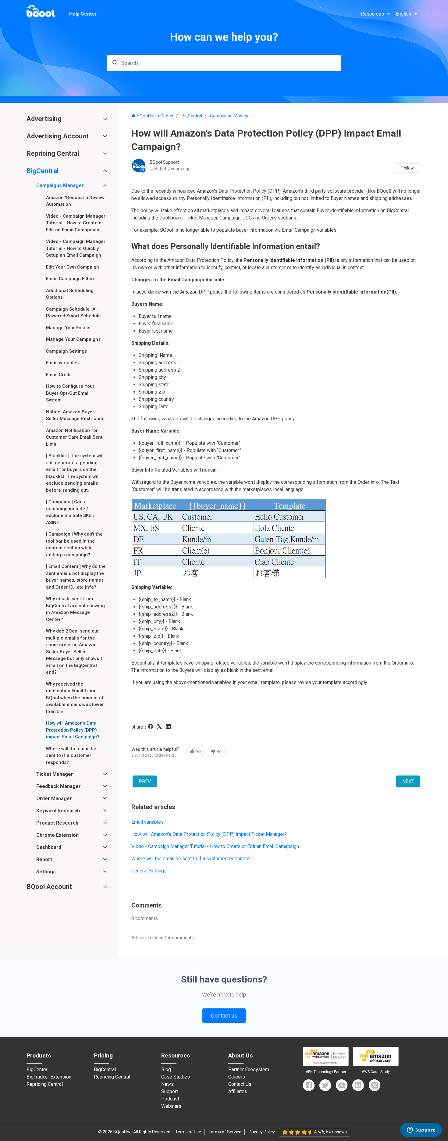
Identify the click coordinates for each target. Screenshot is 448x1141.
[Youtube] (341, 1085)
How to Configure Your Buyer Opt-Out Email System (70, 393)
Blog (166, 1069)
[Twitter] (325, 1085)
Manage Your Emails (68, 327)
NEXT (408, 781)
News (167, 1084)
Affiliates (237, 1091)
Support (169, 1091)
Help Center (83, 14)
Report (44, 859)
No (218, 751)
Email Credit (59, 374)
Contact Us (239, 1084)
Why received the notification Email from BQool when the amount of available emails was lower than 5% (75, 697)
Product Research (57, 823)
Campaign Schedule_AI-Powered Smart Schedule (73, 312)
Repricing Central (53, 153)
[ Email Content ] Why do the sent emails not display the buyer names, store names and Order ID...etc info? (76, 577)
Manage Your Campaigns (73, 339)
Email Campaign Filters (70, 278)
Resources (372, 14)
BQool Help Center (155, 116)
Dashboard (48, 847)
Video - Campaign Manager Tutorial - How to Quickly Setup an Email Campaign (75, 248)
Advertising (44, 119)
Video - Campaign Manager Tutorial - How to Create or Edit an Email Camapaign (215, 846)
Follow (408, 168)
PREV (145, 781)
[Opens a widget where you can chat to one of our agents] (421, 1130)
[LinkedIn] (169, 727)
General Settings (149, 871)
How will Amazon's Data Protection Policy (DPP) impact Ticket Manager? (209, 834)
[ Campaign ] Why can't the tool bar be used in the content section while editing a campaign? (74, 544)
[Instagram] (374, 1085)
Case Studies (175, 1077)
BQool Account (49, 886)
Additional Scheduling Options (70, 294)
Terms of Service (224, 1131)
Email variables (147, 822)
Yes (197, 751)
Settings (46, 872)
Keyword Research (58, 811)
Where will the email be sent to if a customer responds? (191, 858)
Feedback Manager (58, 786)
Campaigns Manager (230, 116)
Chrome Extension (57, 835)
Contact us (224, 1015)
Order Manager (54, 798)
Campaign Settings (66, 351)
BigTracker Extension (49, 1077)
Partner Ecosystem (248, 1069)
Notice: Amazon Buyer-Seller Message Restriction (75, 415)
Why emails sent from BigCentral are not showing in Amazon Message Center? (75, 609)
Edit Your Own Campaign (72, 267)
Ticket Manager (54, 774)
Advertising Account (58, 136)
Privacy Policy (262, 1131)
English (403, 14)
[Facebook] (152, 727)
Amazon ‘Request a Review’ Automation (75, 201)
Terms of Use (188, 1131)
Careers (236, 1077)
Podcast (170, 1099)
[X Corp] (161, 727)
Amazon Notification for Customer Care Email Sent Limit (74, 437)
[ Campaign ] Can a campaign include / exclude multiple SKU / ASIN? (70, 512)
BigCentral (192, 116)
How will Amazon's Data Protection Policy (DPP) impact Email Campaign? (72, 730)
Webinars (171, 1106)
